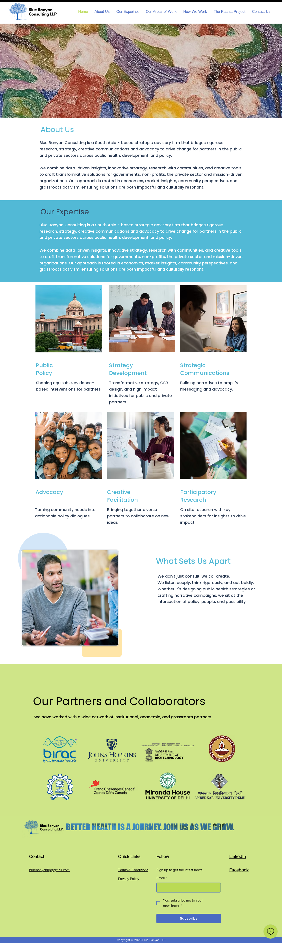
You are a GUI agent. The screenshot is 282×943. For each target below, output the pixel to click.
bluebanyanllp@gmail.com (49, 870)
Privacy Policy (128, 879)
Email (161, 878)
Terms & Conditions (133, 870)
